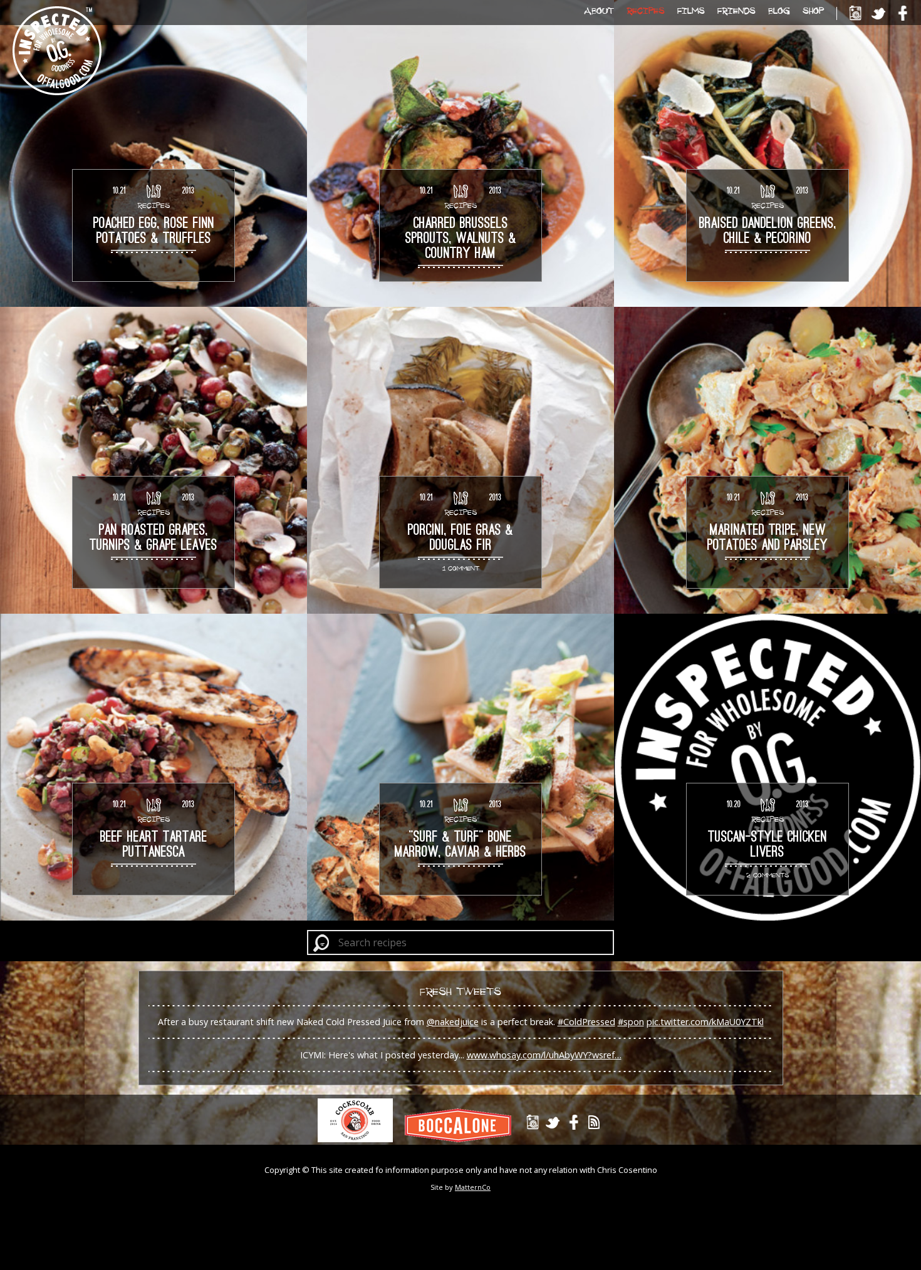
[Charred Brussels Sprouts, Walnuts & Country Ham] (460, 153)
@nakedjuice (453, 1022)
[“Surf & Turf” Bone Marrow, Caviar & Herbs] (460, 767)
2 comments (767, 874)
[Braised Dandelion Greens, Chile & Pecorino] (767, 153)
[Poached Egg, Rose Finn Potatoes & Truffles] (153, 153)
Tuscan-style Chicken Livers (767, 845)
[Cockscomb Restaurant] (360, 1139)
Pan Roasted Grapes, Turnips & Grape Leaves (153, 539)
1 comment (460, 568)
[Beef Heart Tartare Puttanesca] (153, 767)
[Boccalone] (463, 1139)
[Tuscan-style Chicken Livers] (767, 767)
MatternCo (473, 1187)
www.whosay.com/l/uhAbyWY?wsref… (544, 1055)
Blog (779, 10)
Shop (813, 10)
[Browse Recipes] (154, 191)
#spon (631, 1022)
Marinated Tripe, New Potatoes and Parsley (767, 539)
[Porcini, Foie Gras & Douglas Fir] (460, 460)
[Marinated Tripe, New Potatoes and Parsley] (767, 460)
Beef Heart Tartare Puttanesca (153, 845)
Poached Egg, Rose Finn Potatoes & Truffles (153, 232)
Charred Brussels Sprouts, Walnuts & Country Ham (460, 239)
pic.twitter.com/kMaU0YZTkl (705, 1022)
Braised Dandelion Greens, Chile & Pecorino (767, 232)
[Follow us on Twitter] (879, 13)
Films (691, 10)
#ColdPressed (586, 1022)
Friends (736, 10)
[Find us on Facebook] (902, 13)
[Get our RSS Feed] (594, 1122)
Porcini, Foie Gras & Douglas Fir (460, 539)
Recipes (646, 10)
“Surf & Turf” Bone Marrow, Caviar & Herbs (460, 845)
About (599, 10)
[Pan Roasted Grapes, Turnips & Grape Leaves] (153, 460)
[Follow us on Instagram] (855, 13)
